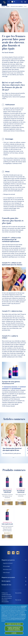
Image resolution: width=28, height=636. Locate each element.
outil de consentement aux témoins (18, 618)
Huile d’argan (6, 572)
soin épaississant (16, 388)
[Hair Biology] (4, 3)
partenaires (24, 606)
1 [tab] (13, 457)
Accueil (3, 6)
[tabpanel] (13, 439)
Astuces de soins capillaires (17, 6)
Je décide (14, 633)
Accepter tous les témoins (14, 624)
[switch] (11, 2)
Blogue (7, 6)
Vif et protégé (6, 566)
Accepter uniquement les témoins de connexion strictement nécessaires (14, 628)
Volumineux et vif (7, 569)
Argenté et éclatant (8, 563)
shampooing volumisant (10, 386)
